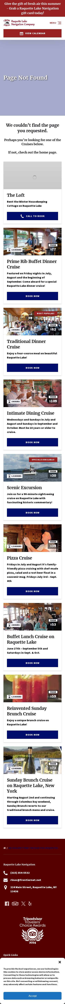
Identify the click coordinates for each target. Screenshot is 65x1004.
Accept (33, 995)
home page (47, 152)
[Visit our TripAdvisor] (15, 904)
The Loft (16, 195)
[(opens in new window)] (32, 913)
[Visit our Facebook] (7, 904)
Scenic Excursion (24, 487)
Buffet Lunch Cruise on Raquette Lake (30, 639)
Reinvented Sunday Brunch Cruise (27, 711)
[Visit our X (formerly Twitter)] (23, 904)
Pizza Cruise (19, 558)
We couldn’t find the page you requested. (33, 848)
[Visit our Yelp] (29, 904)
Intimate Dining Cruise (30, 413)
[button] (60, 962)
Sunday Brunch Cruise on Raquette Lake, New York (30, 785)
